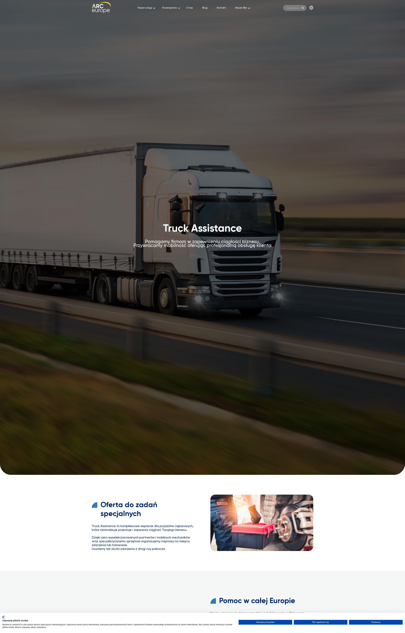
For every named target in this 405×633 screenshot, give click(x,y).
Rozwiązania (169, 8)
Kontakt (221, 8)
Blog (204, 8)
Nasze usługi (145, 8)
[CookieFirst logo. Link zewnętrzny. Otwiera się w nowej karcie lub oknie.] (3, 617)
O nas (189, 8)
